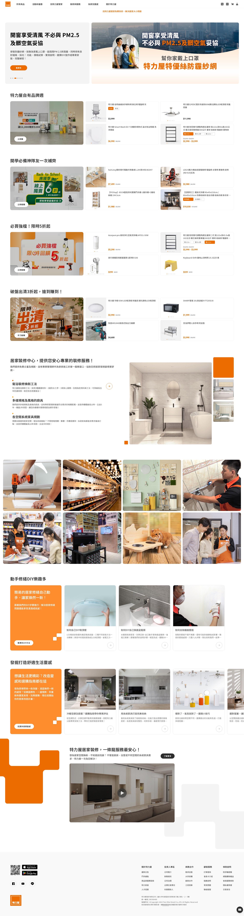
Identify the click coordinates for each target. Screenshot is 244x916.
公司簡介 (168, 872)
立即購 (20, 139)
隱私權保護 (227, 885)
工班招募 (189, 885)
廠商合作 (189, 880)
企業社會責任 (169, 885)
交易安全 (226, 889)
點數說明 (207, 880)
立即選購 (19, 56)
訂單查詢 (207, 872)
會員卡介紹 (208, 876)
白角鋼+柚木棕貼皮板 (199, 199)
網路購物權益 (228, 876)
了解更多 (167, 756)
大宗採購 (189, 876)
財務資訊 (168, 876)
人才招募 (145, 889)
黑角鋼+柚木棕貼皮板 (188, 199)
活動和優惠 (37, 4)
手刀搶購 (21, 335)
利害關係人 (168, 889)
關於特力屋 (111, 4)
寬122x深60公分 (188, 134)
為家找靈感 (93, 4)
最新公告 (145, 872)
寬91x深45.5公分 (199, 134)
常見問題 (207, 885)
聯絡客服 (207, 889)
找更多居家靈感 (24, 726)
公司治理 (168, 880)
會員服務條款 (228, 880)
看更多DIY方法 (24, 643)
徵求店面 (189, 872)
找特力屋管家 (56, 4)
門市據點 (145, 876)
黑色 (116, 108)
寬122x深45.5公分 (210, 134)
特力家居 (145, 885)
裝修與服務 (75, 4)
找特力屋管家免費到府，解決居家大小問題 (122, 11)
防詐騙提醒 (227, 872)
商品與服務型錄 (148, 880)
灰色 (110, 108)
